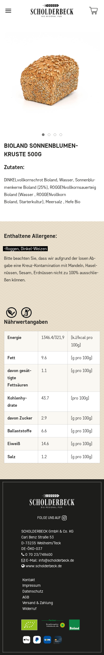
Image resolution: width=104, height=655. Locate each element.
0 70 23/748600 (39, 554)
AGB (25, 597)
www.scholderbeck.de (44, 566)
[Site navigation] (8, 10)
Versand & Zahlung (37, 602)
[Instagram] (64, 518)
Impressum (31, 585)
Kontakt (28, 579)
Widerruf (29, 608)
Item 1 (44, 135)
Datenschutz (32, 591)
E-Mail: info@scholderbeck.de (50, 560)
